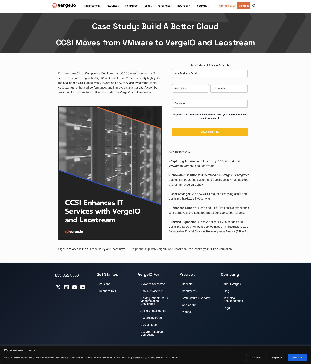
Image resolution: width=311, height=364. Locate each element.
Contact (244, 5)
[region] (155, 354)
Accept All (297, 357)
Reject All (277, 357)
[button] (254, 6)
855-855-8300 (227, 5)
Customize (256, 357)
